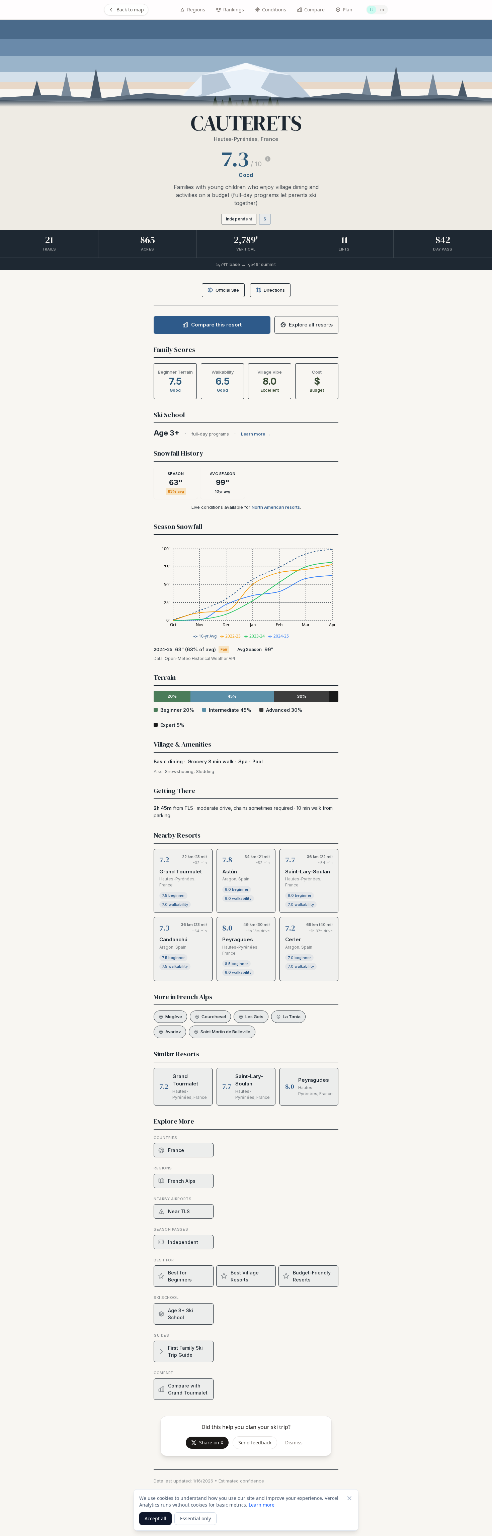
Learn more (261, 1505)
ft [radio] (371, 9)
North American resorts (276, 507)
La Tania (292, 1016)
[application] (246, 592)
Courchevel (213, 1016)
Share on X (211, 1442)
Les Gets (254, 1016)
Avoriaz (173, 1031)
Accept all (155, 1518)
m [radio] (382, 9)
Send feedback (254, 1442)
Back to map (130, 9)
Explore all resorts (311, 324)
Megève (173, 1016)
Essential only (195, 1518)
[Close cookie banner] (349, 1498)
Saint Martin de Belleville (225, 1031)
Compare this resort (216, 324)
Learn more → (255, 434)
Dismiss (294, 1442)
